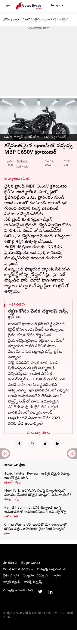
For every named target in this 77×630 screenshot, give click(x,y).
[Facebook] (19, 444)
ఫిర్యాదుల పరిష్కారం (35, 576)
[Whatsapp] (32, 444)
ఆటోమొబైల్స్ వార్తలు (37, 20)
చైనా (7, 534)
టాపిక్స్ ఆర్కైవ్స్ (33, 582)
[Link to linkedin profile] (50, 592)
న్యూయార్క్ (11, 500)
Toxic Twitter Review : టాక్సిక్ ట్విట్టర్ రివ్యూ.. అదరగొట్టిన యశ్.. (37, 476)
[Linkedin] (57, 444)
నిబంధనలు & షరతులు (18, 569)
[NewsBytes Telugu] (28, 6)
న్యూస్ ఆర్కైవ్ (11, 582)
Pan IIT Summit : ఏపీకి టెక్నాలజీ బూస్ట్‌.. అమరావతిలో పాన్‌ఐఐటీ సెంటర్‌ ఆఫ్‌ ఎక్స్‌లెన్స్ (35, 510)
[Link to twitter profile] (40, 592)
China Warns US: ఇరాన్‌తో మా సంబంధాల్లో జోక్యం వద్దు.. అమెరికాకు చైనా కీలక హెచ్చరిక (35, 527)
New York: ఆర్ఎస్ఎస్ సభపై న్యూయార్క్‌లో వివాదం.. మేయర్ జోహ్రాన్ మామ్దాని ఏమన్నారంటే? (37, 493)
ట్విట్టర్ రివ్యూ (12, 483)
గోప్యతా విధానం (30, 563)
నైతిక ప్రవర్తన (11, 576)
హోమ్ (6, 20)
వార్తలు (17, 20)
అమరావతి (11, 517)
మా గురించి (10, 563)
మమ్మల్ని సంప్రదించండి (51, 569)
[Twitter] (45, 444)
